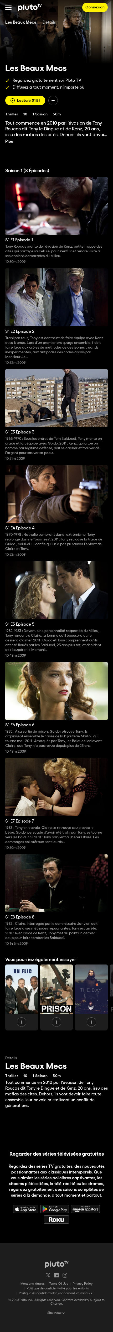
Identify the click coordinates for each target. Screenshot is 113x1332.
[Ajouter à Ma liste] (53, 100)
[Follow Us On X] (48, 1275)
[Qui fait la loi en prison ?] (56, 997)
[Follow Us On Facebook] (56, 1275)
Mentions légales (32, 1283)
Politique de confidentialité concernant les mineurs (55, 1293)
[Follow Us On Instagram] (65, 1275)
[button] (8, 7)
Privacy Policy (83, 1283)
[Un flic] (21, 997)
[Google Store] (54, 1209)
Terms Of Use (58, 1283)
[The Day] (91, 997)
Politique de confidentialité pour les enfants (58, 1288)
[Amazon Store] (85, 1209)
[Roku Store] (56, 1219)
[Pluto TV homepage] (57, 1264)
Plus (9, 141)
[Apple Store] (25, 1209)
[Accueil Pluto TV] (30, 7)
